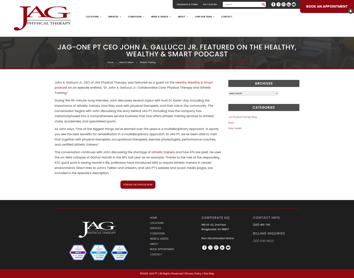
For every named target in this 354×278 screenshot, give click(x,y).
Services (113, 16)
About (181, 16)
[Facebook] (273, 4)
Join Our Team (203, 16)
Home (110, 62)
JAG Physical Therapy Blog (242, 117)
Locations (92, 16)
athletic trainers (163, 152)
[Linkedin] (289, 4)
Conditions (135, 16)
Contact (226, 16)
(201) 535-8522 (263, 241)
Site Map (209, 273)
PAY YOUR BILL (210, 4)
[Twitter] (278, 4)
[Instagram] (284, 4)
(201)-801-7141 (261, 224)
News (231, 122)
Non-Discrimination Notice (217, 238)
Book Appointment (162, 249)
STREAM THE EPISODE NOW (138, 184)
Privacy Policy (193, 273)
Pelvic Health (235, 128)
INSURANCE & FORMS (187, 4)
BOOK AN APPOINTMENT (327, 6)
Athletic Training (148, 62)
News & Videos (159, 16)
